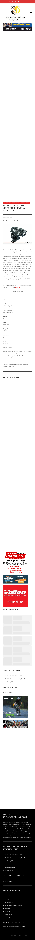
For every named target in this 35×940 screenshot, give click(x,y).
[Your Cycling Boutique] (15, 724)
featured (12, 364)
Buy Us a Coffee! (9, 902)
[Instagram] (15, 1)
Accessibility (8, 896)
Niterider (6, 366)
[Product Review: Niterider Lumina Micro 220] (17, 234)
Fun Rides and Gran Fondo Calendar (13, 675)
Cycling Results (8, 692)
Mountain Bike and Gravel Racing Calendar (15, 678)
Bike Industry (7, 202)
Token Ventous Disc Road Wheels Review (16, 491)
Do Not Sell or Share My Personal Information (14, 926)
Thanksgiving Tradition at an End (16, 36)
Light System (17, 364)
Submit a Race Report (10, 867)
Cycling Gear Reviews (18, 202)
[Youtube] (21, 1)
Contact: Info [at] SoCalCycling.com (13, 905)
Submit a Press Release (10, 864)
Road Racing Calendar (10, 682)
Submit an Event (9, 870)
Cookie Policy (8, 908)
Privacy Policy (8, 914)
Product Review (11, 366)
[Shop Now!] (15, 596)
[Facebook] (10, 1)
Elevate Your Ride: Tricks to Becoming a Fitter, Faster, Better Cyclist (16, 161)
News (27, 202)
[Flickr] (12, 1)
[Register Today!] (15, 579)
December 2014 (7, 364)
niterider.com (18, 287)
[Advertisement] (17, 748)
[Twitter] (18, 1)
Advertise (7, 899)
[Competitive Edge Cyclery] (15, 707)
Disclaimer (7, 911)
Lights (21, 364)
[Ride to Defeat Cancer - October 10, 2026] (17, 24)
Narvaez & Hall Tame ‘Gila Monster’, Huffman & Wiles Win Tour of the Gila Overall (15, 58)
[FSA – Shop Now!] (17, 29)
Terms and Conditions (10, 917)
